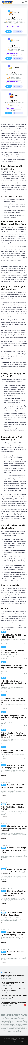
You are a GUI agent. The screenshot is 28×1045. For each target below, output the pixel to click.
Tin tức (3, 631)
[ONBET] (11, 69)
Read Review (18, 31)
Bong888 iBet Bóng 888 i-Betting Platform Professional (12, 651)
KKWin (16, 13)
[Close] (25, 1005)
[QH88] (11, 97)
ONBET (16, 68)
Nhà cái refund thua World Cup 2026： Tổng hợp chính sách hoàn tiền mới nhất (13, 735)
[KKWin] (11, 14)
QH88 (16, 96)
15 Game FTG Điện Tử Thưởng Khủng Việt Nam (12, 751)
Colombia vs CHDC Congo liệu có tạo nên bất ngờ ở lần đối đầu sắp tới (13, 700)
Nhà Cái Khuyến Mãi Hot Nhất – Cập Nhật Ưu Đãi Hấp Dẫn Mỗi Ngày (14, 667)
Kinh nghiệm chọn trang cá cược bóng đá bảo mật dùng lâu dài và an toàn (14, 683)
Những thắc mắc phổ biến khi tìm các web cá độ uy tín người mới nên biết (13, 718)
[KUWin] (11, 42)
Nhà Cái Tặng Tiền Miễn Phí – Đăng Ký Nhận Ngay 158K (13, 636)
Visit (9, 31)
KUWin (16, 41)
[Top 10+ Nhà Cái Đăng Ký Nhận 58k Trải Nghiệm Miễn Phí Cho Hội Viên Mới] (7, 2)
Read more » (4, 775)
